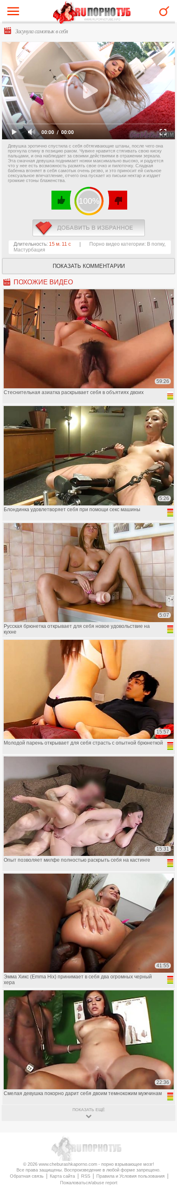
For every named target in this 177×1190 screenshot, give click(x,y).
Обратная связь (27, 1176)
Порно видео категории (116, 244)
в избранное (89, 227)
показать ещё (88, 1109)
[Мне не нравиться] (117, 200)
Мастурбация (29, 250)
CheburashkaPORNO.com (92, 13)
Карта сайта (62, 1176)
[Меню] (15, 13)
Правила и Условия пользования (130, 1176)
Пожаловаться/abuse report (88, 1182)
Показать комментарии (89, 266)
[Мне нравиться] (61, 200)
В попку (155, 244)
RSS (85, 1176)
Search (164, 11)
